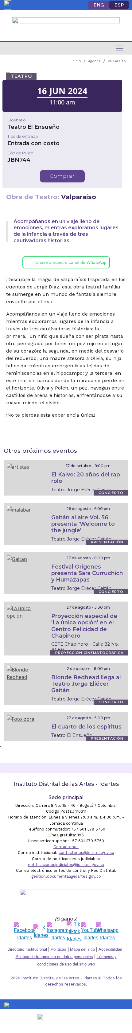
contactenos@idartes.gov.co (86, 852)
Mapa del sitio (82, 949)
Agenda (94, 61)
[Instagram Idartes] (57, 931)
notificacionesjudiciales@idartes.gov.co (66, 864)
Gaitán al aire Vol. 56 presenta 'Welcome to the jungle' (83, 523)
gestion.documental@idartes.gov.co (66, 876)
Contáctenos (66, 846)
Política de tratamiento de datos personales (54, 956)
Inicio (76, 61)
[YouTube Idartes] (91, 931)
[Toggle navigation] (119, 48)
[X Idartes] (41, 931)
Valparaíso (117, 61)
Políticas (58, 949)
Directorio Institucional (27, 949)
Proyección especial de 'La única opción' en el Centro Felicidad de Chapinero (84, 626)
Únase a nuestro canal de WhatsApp (71, 262)
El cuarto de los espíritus (86, 726)
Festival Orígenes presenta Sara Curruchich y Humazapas (87, 573)
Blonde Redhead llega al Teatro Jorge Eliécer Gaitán (86, 683)
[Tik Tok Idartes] (74, 932)
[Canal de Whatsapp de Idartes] (107, 931)
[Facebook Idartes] (25, 931)
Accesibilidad (110, 949)
